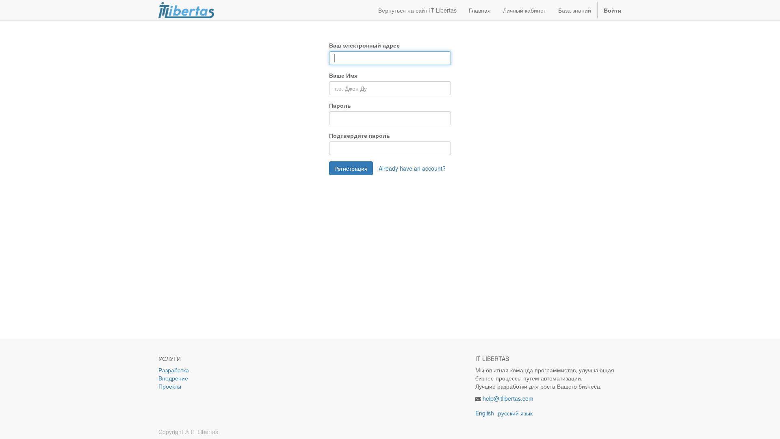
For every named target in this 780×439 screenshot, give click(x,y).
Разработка (174, 370)
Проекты (169, 386)
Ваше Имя (343, 75)
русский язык (515, 413)
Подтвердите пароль (359, 135)
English (484, 413)
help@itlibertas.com (508, 398)
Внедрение (173, 378)
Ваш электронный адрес (364, 45)
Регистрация (351, 168)
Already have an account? (412, 168)
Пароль (340, 105)
